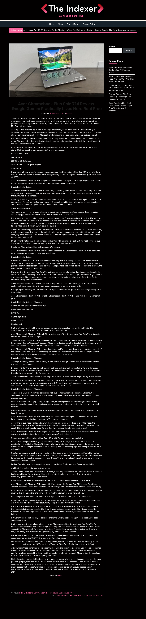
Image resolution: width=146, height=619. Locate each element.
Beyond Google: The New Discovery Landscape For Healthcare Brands (120, 96)
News (59, 575)
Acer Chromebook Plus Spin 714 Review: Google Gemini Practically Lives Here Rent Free (57, 106)
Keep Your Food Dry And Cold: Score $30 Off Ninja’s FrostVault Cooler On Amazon (120, 107)
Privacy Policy (89, 24)
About (60, 24)
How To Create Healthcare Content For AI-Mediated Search (120, 70)
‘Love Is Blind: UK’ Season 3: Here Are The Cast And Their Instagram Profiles (121, 79)
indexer (69, 113)
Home (52, 24)
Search (112, 46)
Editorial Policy (73, 24)
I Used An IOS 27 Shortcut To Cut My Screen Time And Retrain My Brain (121, 88)
